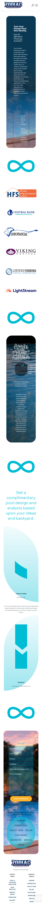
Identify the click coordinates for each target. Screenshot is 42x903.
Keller (29, 830)
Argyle (28, 839)
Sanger (21, 820)
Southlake (21, 835)
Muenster (15, 839)
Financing (12, 897)
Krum (21, 844)
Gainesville (21, 825)
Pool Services (12, 888)
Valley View (16, 830)
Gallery (12, 900)
